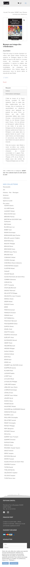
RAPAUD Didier (9, 442)
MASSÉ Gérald (8, 404)
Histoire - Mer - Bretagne (10, 192)
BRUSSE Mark (8, 255)
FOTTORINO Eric (9, 318)
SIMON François (9, 459)
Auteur (8, 91)
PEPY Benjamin (9, 429)
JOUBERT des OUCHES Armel (13, 365)
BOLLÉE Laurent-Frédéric (12, 238)
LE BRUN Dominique (10, 390)
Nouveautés (6, 187)
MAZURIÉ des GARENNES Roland (14, 409)
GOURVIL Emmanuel (10, 335)
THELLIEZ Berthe (9, 470)
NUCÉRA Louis (8, 415)
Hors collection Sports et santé (14, 172)
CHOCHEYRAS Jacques (11, 266)
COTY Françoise (9, 285)
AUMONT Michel (9, 211)
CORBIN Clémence (10, 279)
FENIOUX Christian (10, 313)
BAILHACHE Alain (10, 214)
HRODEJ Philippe (9, 348)
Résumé (8, 88)
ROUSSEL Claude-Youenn (12, 448)
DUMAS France (9, 304)
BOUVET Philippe (9, 244)
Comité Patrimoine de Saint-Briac (14, 277)
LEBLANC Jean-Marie (10, 387)
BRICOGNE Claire (9, 249)
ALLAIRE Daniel (9, 208)
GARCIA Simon (9, 326)
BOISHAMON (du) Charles (12, 235)
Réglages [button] (5, 563)
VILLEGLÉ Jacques (9, 475)
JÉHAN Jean (7, 359)
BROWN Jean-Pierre (10, 252)
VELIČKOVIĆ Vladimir (10, 473)
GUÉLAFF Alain (9, 337)
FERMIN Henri (8, 315)
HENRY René (8, 343)
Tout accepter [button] (14, 563)
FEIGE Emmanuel (9, 310)
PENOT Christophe (10, 423)
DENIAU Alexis (9, 299)
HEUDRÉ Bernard (9, 346)
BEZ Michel (7, 224)
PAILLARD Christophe (11, 417)
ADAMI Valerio (8, 206)
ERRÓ (6, 307)
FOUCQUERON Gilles (11, 324)
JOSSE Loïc (7, 362)
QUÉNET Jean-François (11, 437)
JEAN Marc (7, 357)
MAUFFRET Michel (10, 406)
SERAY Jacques (9, 453)
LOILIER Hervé (8, 398)
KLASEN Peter (8, 371)
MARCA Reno (8, 401)
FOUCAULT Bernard (10, 321)
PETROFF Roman (9, 431)
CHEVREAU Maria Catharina (13, 263)
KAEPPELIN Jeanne (10, 368)
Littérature (6, 198)
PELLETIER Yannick (10, 420)
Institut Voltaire (9, 351)
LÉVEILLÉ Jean (8, 393)
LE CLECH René (9, 379)
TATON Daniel (8, 467)
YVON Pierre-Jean (9, 478)
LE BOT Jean (8, 376)
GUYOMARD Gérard (10, 340)
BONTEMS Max (9, 241)
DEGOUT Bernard (9, 290)
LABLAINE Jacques (10, 384)
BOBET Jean (18, 12)
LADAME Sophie (9, 373)
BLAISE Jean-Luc (9, 227)
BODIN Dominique (9, 232)
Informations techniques (13, 94)
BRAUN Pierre (8, 246)
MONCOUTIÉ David (10, 412)
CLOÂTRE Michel (9, 268)
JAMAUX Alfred (9, 354)
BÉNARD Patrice (9, 217)
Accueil (5, 12)
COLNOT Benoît (9, 274)
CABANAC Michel (9, 257)
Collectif (6, 271)
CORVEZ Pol (8, 282)
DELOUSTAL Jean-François (12, 296)
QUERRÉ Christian (9, 440)
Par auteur (11, 12)
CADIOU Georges (9, 260)
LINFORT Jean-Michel (10, 395)
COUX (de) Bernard (10, 288)
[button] (24, 20)
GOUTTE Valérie (9, 332)
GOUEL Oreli (8, 329)
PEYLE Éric (7, 434)
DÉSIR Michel (8, 301)
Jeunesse (5, 195)
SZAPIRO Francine (9, 464)
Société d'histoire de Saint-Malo (14, 462)
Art (4, 190)
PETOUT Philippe (9, 426)
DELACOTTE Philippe (10, 293)
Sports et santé (7, 201)
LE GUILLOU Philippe (10, 382)
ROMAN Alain (8, 445)
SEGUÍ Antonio (8, 451)
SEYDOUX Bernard (10, 456)
